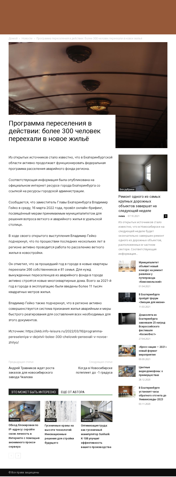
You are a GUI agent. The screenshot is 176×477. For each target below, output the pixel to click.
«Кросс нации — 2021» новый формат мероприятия (153, 350)
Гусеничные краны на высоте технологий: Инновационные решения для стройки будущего (59, 434)
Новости (14, 419)
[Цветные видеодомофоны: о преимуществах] (127, 371)
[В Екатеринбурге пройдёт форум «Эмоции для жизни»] (127, 297)
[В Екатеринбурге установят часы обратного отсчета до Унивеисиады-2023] (127, 391)
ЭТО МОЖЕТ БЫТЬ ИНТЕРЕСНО (33, 392)
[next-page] (18, 455)
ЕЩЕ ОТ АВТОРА (73, 392)
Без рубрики (127, 189)
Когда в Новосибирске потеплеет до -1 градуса (94, 370)
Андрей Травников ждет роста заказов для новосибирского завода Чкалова (31, 372)
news (121, 216)
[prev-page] (11, 455)
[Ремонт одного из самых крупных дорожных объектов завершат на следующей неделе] (142, 173)
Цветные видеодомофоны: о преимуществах (151, 371)
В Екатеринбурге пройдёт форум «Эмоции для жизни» (152, 298)
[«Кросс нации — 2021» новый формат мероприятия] (127, 350)
